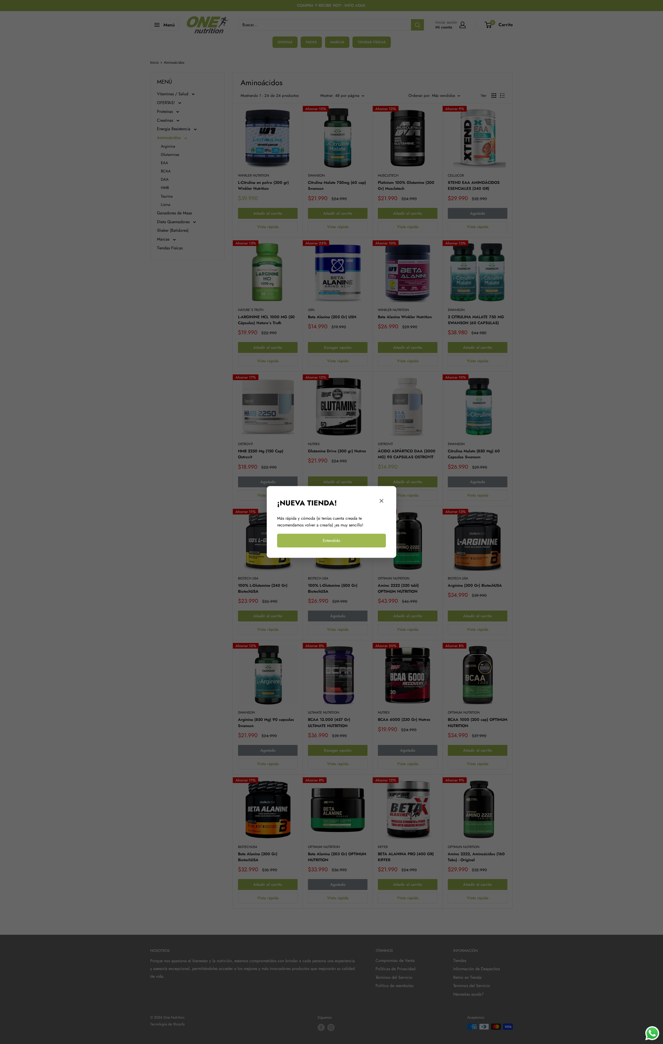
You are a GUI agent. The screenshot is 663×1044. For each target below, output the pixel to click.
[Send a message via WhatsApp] (652, 1033)
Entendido (331, 540)
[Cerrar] (381, 502)
